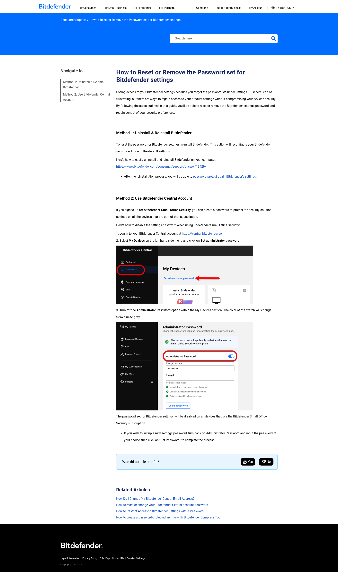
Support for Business (228, 7)
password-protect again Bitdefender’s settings (224, 176)
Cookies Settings (136, 558)
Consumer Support (73, 20)
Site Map (105, 558)
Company (202, 7)
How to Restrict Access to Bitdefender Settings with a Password (160, 511)
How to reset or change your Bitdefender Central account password (162, 505)
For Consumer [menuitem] (87, 7)
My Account (256, 7)
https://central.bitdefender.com (203, 233)
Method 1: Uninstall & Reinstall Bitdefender (84, 84)
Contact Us (118, 558)
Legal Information (70, 558)
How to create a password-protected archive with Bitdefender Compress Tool (168, 517)
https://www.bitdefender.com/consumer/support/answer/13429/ (161, 166)
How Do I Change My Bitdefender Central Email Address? (155, 498)
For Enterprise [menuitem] (142, 7)
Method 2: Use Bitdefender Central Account (86, 97)
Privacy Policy (90, 558)
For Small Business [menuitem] (115, 7)
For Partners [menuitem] (166, 7)
